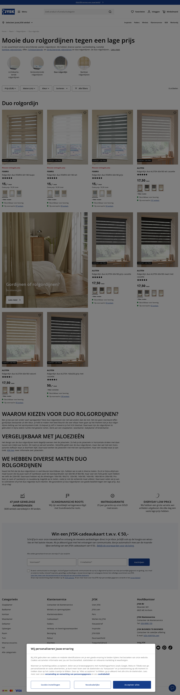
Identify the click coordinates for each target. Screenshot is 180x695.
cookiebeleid (104, 674)
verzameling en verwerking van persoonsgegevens (68, 674)
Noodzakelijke (92, 685)
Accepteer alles (132, 685)
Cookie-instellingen (50, 685)
